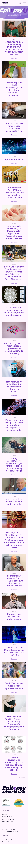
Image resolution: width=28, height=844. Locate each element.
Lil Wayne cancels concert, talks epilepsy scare (14, 616)
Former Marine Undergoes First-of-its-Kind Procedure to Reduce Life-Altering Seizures (14, 580)
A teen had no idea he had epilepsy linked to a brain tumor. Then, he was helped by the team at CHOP (14, 48)
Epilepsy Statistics (14, 159)
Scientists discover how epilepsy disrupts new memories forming (14, 127)
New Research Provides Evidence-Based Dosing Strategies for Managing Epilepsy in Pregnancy (14, 722)
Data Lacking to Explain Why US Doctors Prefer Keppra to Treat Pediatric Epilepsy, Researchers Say (14, 232)
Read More (14, 58)
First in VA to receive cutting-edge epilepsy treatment (14, 686)
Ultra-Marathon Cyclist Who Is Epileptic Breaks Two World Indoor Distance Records (14, 192)
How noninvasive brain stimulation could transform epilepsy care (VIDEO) (14, 386)
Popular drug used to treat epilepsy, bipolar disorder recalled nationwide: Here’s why (14, 348)
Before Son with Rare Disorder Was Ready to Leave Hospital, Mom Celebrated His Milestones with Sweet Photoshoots (14, 273)
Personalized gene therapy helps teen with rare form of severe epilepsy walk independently (14, 425)
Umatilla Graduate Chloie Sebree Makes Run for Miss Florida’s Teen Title (14, 651)
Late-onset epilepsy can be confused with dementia (14, 502)
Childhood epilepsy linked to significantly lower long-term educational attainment (14, 89)
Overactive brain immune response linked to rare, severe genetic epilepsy (14, 311)
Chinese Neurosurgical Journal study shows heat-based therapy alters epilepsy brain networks (14, 763)
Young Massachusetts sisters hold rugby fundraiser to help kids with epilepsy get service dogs (14, 464)
